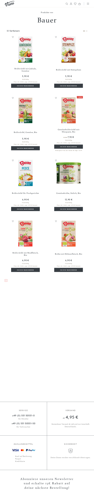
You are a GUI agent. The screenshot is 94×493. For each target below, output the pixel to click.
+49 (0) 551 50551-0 (23, 415)
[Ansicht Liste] (84, 31)
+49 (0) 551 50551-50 (23, 423)
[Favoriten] (75, 4)
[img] (9, 3)
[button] (71, 4)
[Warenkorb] (79, 4)
